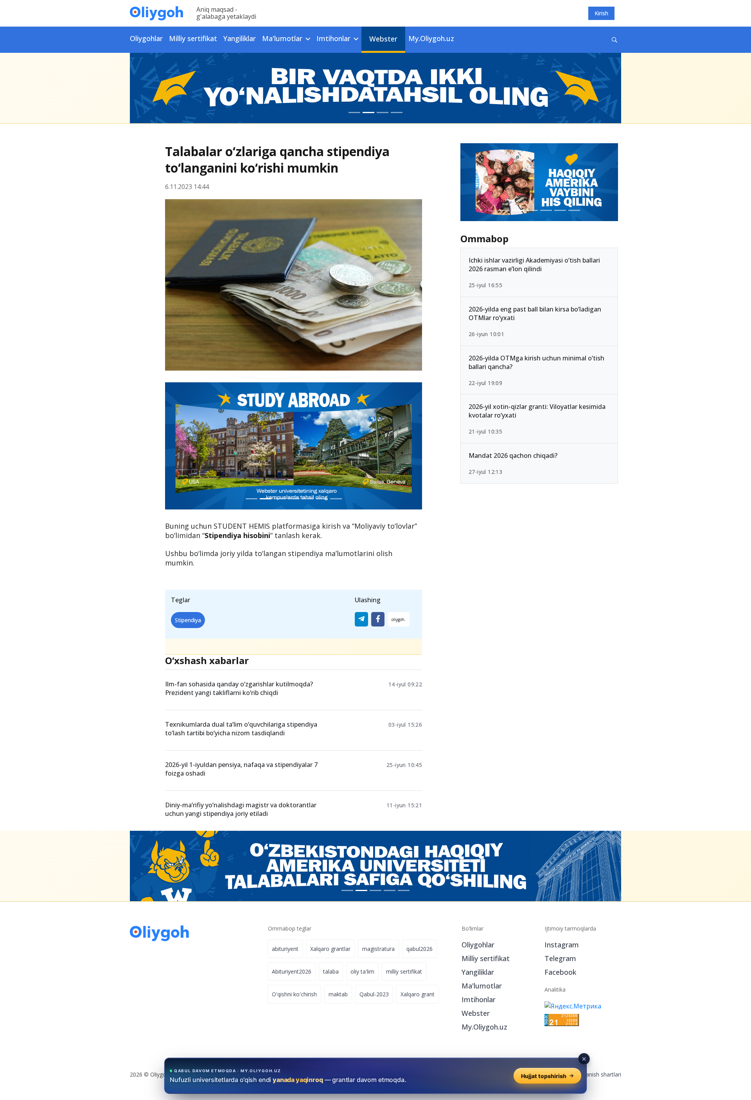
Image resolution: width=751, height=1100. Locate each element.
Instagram (561, 944)
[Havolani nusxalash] (399, 619)
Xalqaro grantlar (330, 948)
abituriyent (285, 948)
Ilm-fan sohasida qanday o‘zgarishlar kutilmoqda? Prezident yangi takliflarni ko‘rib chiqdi (239, 688)
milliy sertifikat (404, 971)
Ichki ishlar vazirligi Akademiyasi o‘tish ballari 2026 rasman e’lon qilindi (534, 264)
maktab (338, 994)
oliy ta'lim (362, 971)
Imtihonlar (479, 999)
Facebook (560, 972)
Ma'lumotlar (482, 985)
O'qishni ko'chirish (294, 994)
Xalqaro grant (418, 994)
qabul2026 (419, 948)
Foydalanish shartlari (595, 1074)
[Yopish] (584, 1059)
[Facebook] (377, 619)
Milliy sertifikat (193, 38)
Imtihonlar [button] (334, 38)
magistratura (378, 948)
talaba (331, 971)
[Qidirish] (614, 39)
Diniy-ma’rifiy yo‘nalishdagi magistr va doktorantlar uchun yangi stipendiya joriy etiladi (240, 809)
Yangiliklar (239, 38)
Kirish (601, 13)
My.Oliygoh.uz (431, 38)
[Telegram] (361, 619)
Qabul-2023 (374, 994)
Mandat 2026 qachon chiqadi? (513, 455)
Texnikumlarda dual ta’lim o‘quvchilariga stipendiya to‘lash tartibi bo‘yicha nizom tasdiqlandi (241, 728)
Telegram (560, 958)
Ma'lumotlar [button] (283, 38)
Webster (383, 38)
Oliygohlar (146, 38)
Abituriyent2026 (291, 971)
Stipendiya (188, 620)
